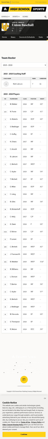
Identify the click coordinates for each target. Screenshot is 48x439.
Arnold (13, 149)
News (13, 37)
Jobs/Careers (10, 372)
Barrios (13, 284)
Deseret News (5, 2)
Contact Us (19, 369)
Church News (15, 2)
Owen (13, 224)
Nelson (13, 329)
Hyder (13, 171)
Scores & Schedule (27, 37)
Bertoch (13, 164)
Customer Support (34, 369)
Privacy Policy (23, 362)
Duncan (13, 277)
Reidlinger (14, 307)
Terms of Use (9, 362)
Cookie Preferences (24, 365)
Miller (13, 186)
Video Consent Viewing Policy (12, 425)
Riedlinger (14, 126)
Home (4, 37)
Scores (25, 16)
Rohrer (13, 232)
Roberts (14, 119)
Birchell (13, 179)
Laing (13, 194)
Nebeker (14, 262)
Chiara (13, 141)
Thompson (15, 322)
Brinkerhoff (15, 209)
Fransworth (15, 254)
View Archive (38, 372)
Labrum (13, 156)
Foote (13, 111)
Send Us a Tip (24, 372)
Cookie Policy (37, 362)
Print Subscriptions (41, 2)
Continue (24, 434)
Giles (12, 201)
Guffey (13, 134)
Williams (14, 269)
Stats (41, 37)
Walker (13, 104)
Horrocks (14, 314)
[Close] (45, 398)
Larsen (13, 239)
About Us (9, 369)
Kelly (12, 217)
